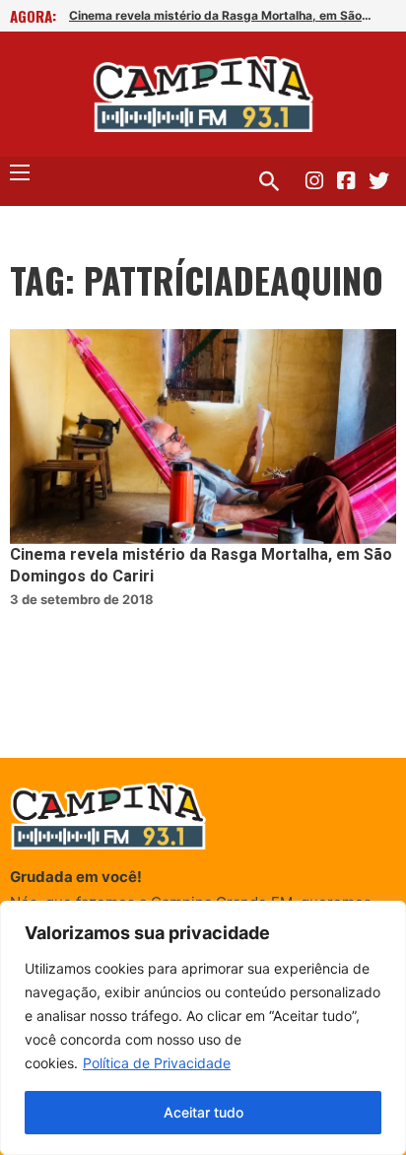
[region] (203, 1028)
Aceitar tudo (203, 1112)
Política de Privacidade (157, 1062)
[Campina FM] (203, 94)
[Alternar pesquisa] (269, 181)
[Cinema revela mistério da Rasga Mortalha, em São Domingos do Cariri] (203, 436)
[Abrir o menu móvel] (20, 172)
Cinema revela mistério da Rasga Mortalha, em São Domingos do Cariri (221, 15)
